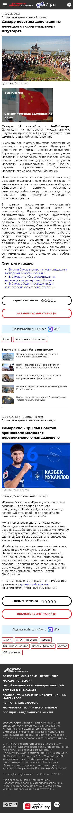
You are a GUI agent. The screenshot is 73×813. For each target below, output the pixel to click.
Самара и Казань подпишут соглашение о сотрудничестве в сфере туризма (38, 377)
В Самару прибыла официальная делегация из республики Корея (30, 278)
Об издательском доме (20, 676)
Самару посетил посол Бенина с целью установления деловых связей (37, 355)
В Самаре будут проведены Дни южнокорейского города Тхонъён (29, 285)
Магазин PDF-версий (18, 680)
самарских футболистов (31, 584)
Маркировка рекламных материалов (30, 707)
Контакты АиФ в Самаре (20, 702)
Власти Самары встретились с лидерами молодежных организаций (36, 271)
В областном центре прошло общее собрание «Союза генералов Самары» (41, 398)
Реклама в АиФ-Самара (19, 690)
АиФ (25, 83)
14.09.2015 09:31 (11, 13)
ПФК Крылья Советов (15, 490)
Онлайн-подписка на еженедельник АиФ (33, 685)
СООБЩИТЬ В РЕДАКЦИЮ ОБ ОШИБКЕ (28, 712)
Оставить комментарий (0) (37, 313)
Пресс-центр (49, 676)
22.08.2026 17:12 (11, 416)
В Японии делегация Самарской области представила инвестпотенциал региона (38, 366)
